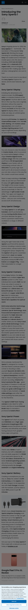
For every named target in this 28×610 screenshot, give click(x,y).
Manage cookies (14, 608)
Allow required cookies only (14, 605)
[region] (14, 597)
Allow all (14, 601)
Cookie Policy (20, 598)
